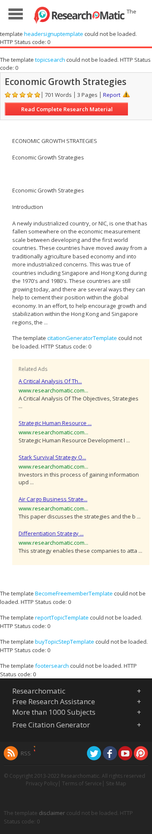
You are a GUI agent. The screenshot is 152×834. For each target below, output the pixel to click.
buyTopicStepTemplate (64, 641)
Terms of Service (82, 783)
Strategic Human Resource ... (55, 423)
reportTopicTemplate (62, 617)
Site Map (116, 783)
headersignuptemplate (53, 34)
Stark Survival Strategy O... (52, 457)
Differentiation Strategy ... (51, 533)
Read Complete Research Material (67, 109)
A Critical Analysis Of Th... (50, 381)
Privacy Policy (42, 783)
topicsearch (50, 59)
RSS (26, 753)
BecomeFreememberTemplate (74, 593)
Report (111, 95)
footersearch (52, 665)
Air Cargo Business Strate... (53, 499)
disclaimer (52, 813)
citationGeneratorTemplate (82, 338)
